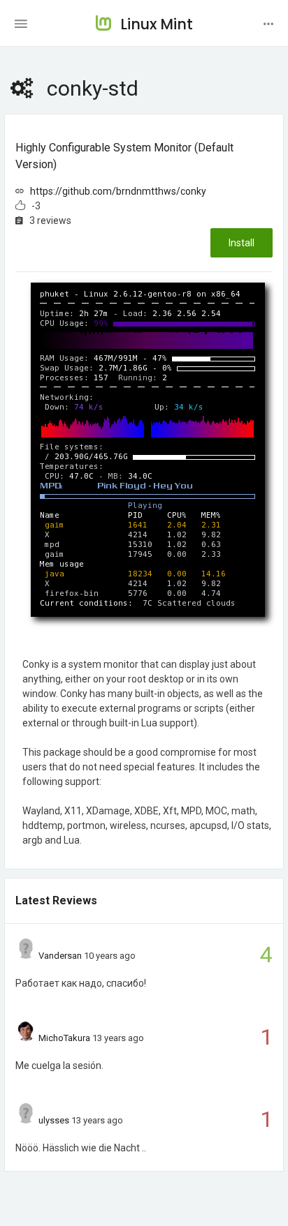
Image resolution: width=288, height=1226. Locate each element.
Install (241, 242)
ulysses (53, 1120)
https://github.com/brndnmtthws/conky (118, 191)
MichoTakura (64, 1038)
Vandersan (60, 955)
